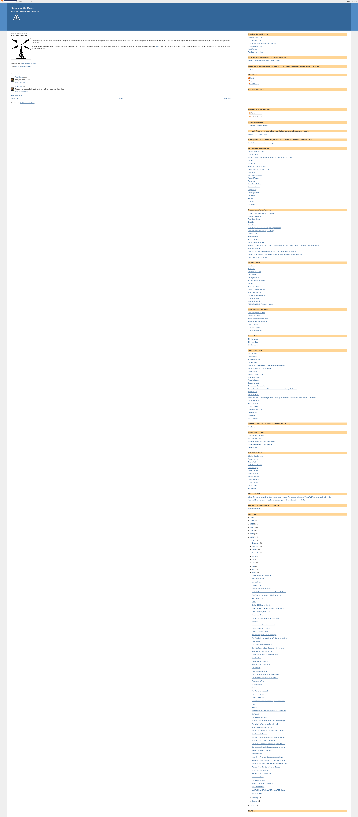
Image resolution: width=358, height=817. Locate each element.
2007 (252, 805)
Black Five (251, 415)
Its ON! (254, 687)
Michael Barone (253, 476)
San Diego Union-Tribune (256, 295)
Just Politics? (252, 362)
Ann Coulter (252, 488)
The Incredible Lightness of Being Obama (262, 43)
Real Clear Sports (254, 219)
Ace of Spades (253, 418)
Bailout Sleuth (252, 371)
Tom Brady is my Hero (255, 52)
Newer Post (14, 98)
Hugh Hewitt (252, 190)
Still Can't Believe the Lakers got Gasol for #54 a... (268, 737)
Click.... (254, 704)
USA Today (252, 275)
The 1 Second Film (258, 694)
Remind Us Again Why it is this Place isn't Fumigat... (269, 760)
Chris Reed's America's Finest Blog (259, 368)
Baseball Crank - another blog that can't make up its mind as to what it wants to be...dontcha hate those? (282, 398)
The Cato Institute (254, 327)
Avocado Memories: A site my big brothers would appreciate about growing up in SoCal (277, 500)
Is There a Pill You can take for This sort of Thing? (268, 720)
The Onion (251, 427)
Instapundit (251, 163)
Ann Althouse (252, 392)
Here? (254, 602)
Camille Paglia (253, 471)
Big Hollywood (253, 339)
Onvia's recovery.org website (257, 134)
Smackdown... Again (258, 598)
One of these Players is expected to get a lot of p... (268, 744)
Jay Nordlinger (253, 468)
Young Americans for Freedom (258, 318)
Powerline (251, 181)
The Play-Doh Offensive (256, 435)
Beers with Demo (23, 8)
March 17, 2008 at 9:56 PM (21, 91)
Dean (250, 81)
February (255, 798)
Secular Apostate (253, 383)
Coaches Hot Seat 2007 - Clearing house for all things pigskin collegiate (272, 251)
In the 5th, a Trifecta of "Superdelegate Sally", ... (267, 757)
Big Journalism (253, 342)
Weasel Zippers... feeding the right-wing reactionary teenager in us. (270, 157)
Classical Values (253, 395)
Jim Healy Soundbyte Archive (258, 257)
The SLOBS (252, 69)
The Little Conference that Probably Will (265, 724)
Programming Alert (19, 35)
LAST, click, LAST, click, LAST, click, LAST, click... (268, 790)
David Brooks (252, 485)
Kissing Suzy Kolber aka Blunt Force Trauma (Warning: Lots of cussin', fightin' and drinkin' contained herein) (283, 245)
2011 (252, 530)
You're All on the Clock (259, 717)
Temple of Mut (252, 356)
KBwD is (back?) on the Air (261, 611)
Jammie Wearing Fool (255, 374)
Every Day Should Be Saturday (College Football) (264, 228)
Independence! (257, 684)
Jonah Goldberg (253, 479)
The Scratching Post (255, 46)
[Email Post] (36, 63)
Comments (254, 116)
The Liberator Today (254, 40)
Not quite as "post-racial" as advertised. (265, 678)
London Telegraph (254, 301)
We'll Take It (256, 641)
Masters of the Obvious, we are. (262, 727)
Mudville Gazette (253, 380)
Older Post (227, 98)
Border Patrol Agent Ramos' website (260, 444)
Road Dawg (19, 77)
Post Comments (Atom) (27, 103)
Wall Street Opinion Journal (257, 166)
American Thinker (254, 187)
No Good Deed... (257, 793)
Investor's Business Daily (256, 289)
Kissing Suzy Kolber (255, 216)
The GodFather (253, 154)
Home (121, 98)
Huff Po (250, 198)
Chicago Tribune (253, 277)
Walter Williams (253, 473)
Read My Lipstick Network (259, 125)
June (254, 563)
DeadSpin (251, 222)
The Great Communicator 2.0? (262, 645)
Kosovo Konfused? (258, 787)
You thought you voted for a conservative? (265, 674)
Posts (253, 113)
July (253, 559)
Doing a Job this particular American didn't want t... (268, 747)
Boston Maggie (253, 403)
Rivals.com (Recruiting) (256, 242)
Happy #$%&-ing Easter (260, 631)
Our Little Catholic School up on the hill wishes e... (268, 648)
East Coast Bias (253, 239)
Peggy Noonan (253, 459)
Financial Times (253, 286)
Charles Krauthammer (255, 456)
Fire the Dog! (256, 668)
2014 (252, 520)
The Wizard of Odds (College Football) (261, 213)
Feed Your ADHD (254, 359)
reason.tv (251, 201)
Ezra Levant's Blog (254, 438)
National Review (253, 178)
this (157, 46)
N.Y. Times (251, 269)
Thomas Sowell (253, 482)
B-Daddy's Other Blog (255, 37)
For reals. (255, 621)
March (254, 573)
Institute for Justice (254, 316)
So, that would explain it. (260, 661)
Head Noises (252, 49)
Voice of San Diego (254, 272)
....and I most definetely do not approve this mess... (268, 701)
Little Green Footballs (255, 175)
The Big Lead (252, 234)
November (255, 546)
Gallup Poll (252, 204)
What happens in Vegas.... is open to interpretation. (268, 608)
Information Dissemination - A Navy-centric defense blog (266, 365)
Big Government (253, 345)
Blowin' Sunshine (254, 508)
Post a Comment (16, 95)
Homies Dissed (257, 754)
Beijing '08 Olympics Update (261, 605)
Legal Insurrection (254, 377)
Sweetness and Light (255, 409)
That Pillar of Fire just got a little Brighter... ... (266, 595)
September (256, 553)
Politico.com (252, 172)
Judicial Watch (253, 324)
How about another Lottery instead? (263, 625)
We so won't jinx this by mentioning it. (264, 635)
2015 (252, 517)
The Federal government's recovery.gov (261, 143)
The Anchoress (253, 406)
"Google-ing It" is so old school (262, 651)
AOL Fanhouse (253, 236)
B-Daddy (252, 78)
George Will (252, 462)
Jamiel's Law (252, 447)
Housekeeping (257, 585)
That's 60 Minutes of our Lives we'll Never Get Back (269, 592)
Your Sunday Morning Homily (261, 588)
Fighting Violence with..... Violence (263, 740)
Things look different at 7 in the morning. (265, 654)
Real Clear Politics (254, 184)
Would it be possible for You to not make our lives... (268, 730)
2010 (252, 534)
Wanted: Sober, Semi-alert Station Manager (266, 767)
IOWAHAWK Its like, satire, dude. (259, 169)
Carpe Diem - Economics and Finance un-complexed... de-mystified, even (272, 389)
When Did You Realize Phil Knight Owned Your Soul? (269, 763)
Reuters (250, 283)
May (253, 566)
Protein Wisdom (253, 400)
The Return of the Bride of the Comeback (265, 618)
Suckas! (254, 707)
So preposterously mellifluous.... (262, 773)
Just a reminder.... (257, 615)
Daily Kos (251, 195)
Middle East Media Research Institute (260, 304)
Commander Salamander (256, 386)
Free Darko (252, 225)
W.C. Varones (252, 353)
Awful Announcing (254, 248)
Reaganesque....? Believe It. (261, 664)
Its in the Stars (256, 658)
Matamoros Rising (258, 777)
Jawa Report (252, 412)
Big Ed (17, 66)
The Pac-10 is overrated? (260, 691)
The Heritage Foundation (256, 313)
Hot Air (250, 160)
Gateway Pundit (253, 193)
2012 (252, 527)
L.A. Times (251, 266)
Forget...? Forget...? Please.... (261, 628)
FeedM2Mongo (254, 84)
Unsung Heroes (257, 582)
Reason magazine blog (256, 151)
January (255, 801)
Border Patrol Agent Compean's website (261, 441)
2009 (252, 537)
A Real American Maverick (260, 770)
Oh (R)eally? (256, 714)
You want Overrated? (259, 780)
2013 (252, 524)
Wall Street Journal (254, 292)
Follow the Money (258, 697)
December (255, 543)
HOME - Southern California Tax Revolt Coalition (264, 61)
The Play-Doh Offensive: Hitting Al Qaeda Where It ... (269, 638)
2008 (252, 540)
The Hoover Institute (255, 330)
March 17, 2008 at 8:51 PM (21, 82)
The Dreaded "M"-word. (259, 734)
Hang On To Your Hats (259, 671)
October (255, 549)
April (254, 569)
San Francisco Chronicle (256, 280)
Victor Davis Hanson (255, 465)
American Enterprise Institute (257, 321)
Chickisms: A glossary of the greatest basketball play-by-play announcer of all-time (275, 254)
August (254, 556)
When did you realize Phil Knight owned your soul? (269, 711)
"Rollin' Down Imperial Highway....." (263, 783)
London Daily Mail (254, 298)
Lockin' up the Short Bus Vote (261, 575)
